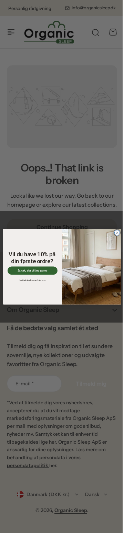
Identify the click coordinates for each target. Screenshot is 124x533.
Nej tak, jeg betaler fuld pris (30, 279)
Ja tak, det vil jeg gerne (30, 270)
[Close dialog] (114, 232)
